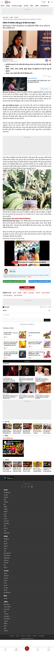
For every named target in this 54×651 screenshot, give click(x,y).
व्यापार (5, 530)
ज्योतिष (37, 6)
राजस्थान (5, 518)
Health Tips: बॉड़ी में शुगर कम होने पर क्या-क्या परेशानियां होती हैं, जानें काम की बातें (17, 431)
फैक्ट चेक (6, 528)
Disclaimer (29, 635)
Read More (15, 262)
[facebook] (22, 486)
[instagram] (32, 486)
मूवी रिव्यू (5, 546)
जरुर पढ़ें (7, 422)
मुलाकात (5, 567)
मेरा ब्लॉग (16, 17)
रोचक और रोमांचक (18, 295)
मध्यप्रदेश (5, 509)
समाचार (2, 6)
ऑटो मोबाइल (6, 523)
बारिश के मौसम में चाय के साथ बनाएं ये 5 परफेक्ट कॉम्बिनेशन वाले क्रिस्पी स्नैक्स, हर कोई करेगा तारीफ (37, 431)
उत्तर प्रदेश (6, 495)
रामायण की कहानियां (7, 295)
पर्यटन (5, 551)
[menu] (2, 2)
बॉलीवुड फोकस (7, 558)
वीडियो (6, 436)
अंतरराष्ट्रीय (6, 502)
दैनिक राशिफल (7, 604)
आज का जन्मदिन (7, 607)
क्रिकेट (31, 6)
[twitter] (25, 486)
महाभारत (5, 585)
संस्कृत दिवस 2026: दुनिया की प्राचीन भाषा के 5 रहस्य (27, 470)
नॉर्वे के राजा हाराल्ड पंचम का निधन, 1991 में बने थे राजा (7, 470)
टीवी (4, 565)
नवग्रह (5, 628)
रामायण (5, 583)
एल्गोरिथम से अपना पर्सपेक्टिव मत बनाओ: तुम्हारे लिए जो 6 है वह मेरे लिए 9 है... (47, 470)
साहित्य (11, 17)
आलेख (5, 548)
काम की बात (6, 521)
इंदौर (5, 504)
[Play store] (49, 2)
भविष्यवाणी (6, 576)
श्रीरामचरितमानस (44, 6)
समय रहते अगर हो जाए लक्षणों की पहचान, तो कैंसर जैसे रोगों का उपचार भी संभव (47, 431)
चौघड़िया (5, 623)
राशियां (5, 611)
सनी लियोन (6, 562)
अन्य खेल (5, 598)
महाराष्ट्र (5, 516)
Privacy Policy (41, 635)
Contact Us (34, 635)
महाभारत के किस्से (46, 293)
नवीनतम (7, 460)
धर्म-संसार (26, 6)
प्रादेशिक (5, 506)
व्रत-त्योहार (6, 587)
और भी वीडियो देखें (7, 438)
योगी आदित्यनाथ (7, 492)
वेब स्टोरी (5, 543)
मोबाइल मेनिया (6, 533)
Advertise (23, 635)
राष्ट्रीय (5, 499)
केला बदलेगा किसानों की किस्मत (21, 219)
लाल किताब (6, 614)
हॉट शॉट (5, 541)
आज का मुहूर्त (6, 609)
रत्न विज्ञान (6, 630)
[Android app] (9, 477)
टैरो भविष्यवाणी (7, 618)
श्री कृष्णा (5, 580)
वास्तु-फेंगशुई (6, 616)
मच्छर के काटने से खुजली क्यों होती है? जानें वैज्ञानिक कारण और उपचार (7, 431)
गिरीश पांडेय (11, 59)
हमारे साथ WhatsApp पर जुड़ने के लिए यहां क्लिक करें (14, 281)
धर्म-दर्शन (5, 590)
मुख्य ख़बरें (6, 497)
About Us (18, 635)
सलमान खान (6, 560)
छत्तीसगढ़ (5, 511)
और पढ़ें (29, 277)
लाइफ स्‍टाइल (5, 17)
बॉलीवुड (8, 6)
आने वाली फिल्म (7, 555)
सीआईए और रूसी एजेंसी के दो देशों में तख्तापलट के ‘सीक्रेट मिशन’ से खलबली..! (17, 470)
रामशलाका (6, 621)
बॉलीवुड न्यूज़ (6, 539)
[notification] (51, 2)
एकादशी (5, 573)
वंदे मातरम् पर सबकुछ (17, 6)
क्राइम (5, 526)
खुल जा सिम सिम (7, 553)
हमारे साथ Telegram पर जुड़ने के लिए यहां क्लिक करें (39, 281)
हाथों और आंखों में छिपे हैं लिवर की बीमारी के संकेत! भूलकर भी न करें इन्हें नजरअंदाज (27, 431)
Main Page (12, 635)
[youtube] (28, 486)
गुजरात (5, 514)
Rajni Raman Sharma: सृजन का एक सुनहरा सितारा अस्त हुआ (37, 470)
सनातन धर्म (6, 578)
